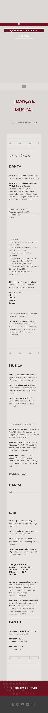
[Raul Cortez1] (24, 144)
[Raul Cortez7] (14, 144)
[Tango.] (14, 658)
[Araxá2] (34, 658)
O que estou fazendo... (24, 30)
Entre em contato (24, 688)
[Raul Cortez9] (34, 144)
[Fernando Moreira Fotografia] (14, 354)
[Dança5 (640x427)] (34, 354)
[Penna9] (24, 658)
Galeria (24, 36)
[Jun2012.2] (24, 354)
